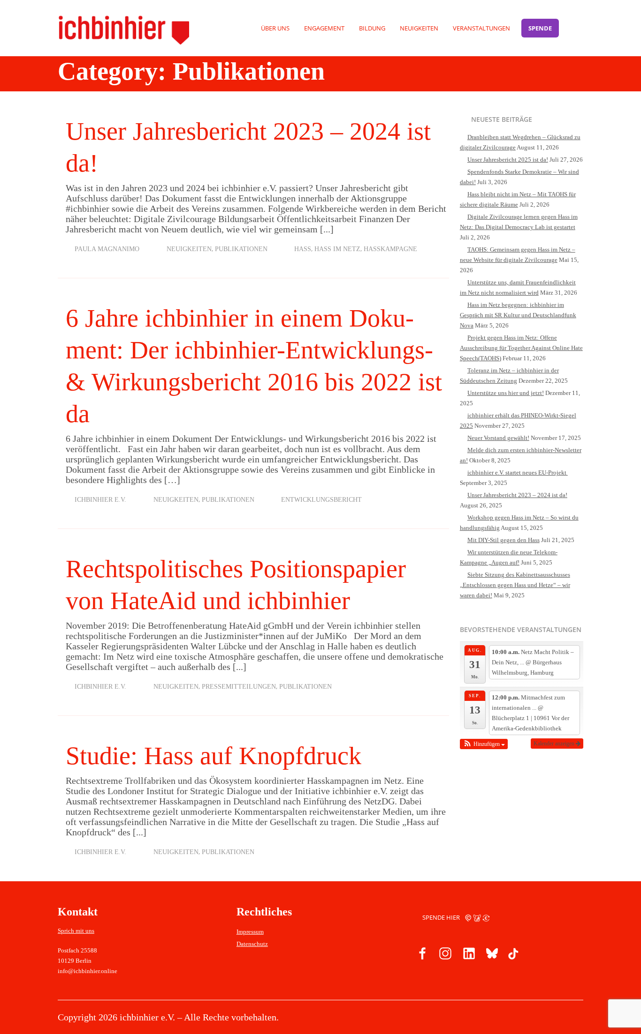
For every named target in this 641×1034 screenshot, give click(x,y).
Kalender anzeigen (555, 743)
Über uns (275, 28)
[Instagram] (445, 955)
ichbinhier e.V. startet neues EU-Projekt (517, 472)
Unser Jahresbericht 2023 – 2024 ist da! (517, 494)
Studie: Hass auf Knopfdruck (213, 756)
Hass (302, 249)
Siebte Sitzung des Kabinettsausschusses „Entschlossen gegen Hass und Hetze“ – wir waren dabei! (515, 585)
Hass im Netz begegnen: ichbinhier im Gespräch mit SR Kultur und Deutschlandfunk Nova (518, 315)
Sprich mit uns (76, 930)
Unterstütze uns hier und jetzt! (505, 392)
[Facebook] (422, 955)
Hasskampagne (390, 249)
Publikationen (241, 249)
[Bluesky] (490, 955)
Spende (540, 28)
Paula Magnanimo (107, 249)
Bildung (372, 28)
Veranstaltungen (481, 28)
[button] (484, 744)
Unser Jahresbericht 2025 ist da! (507, 159)
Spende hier (441, 917)
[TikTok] (512, 955)
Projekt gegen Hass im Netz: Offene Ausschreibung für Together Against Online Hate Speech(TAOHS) (521, 348)
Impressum (250, 931)
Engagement (324, 28)
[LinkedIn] (467, 955)
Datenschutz (252, 943)
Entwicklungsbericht (321, 499)
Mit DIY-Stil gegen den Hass (503, 539)
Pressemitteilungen (239, 686)
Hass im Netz (337, 249)
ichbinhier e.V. (100, 499)
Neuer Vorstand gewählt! (498, 437)
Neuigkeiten (419, 28)
